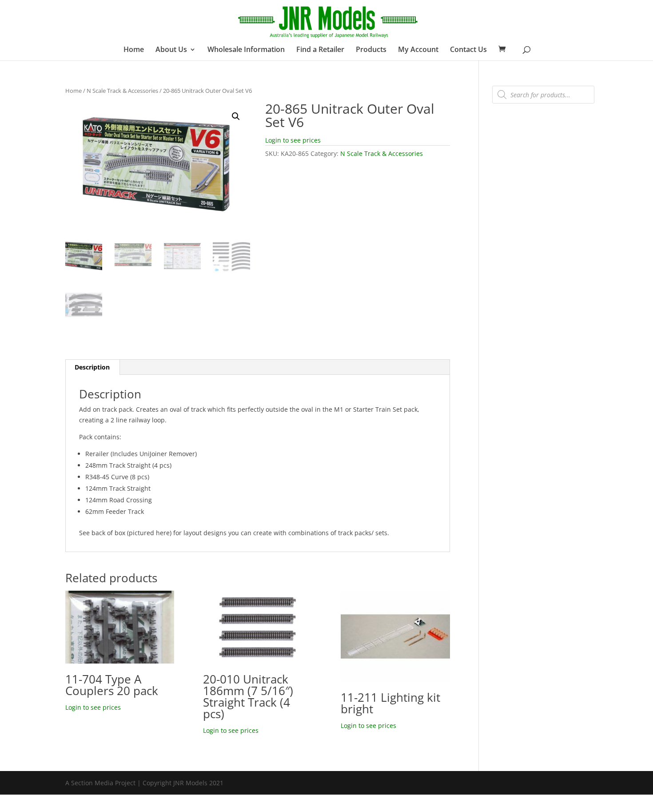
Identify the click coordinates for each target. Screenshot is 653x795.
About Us (171, 50)
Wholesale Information (246, 50)
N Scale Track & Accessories (122, 91)
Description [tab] (92, 367)
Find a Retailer (320, 50)
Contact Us (468, 50)
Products (371, 50)
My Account (418, 50)
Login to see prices (293, 140)
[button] (236, 116)
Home (133, 50)
